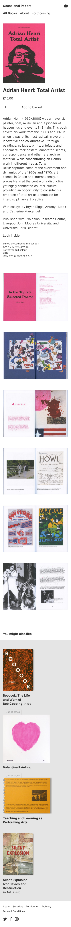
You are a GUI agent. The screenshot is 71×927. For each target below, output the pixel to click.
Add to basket (31, 107)
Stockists (18, 906)
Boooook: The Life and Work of (17, 699)
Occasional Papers (17, 6)
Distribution (32, 906)
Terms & (14, 911)
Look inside (11, 235)
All (10, 13)
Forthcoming (41, 13)
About (24, 13)
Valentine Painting (17, 767)
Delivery (46, 906)
